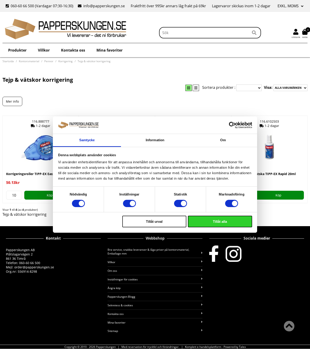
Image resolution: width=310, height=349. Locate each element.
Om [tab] (223, 140)
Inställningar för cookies (123, 279)
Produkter (17, 50)
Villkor (44, 50)
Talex (242, 347)
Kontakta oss (73, 50)
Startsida (8, 61)
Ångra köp (114, 288)
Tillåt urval (154, 221)
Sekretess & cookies (120, 305)
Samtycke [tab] (87, 140)
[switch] (129, 203)
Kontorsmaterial (29, 61)
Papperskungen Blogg (121, 297)
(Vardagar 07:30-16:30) (40, 5)
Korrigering (65, 61)
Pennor (48, 61)
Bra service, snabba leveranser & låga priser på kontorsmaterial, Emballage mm (148, 251)
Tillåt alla (220, 221)
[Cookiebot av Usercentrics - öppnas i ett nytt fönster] (232, 125)
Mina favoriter (109, 50)
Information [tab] (155, 140)
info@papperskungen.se (104, 5)
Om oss (112, 271)
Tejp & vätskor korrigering (94, 61)
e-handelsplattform (209, 347)
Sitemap (113, 331)
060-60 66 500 (22, 5)
